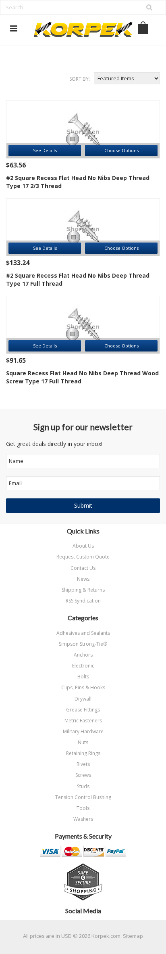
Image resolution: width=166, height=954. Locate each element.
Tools (83, 808)
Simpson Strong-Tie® (83, 643)
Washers (83, 819)
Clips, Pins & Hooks (83, 687)
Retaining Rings (83, 753)
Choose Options (121, 150)
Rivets (83, 764)
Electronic (83, 665)
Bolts (83, 676)
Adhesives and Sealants (83, 633)
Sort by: (79, 78)
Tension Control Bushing (83, 797)
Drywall (83, 698)
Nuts (83, 742)
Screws (83, 775)
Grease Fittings (83, 709)
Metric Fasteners (83, 720)
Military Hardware (83, 731)
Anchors (83, 654)
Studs (83, 786)
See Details (45, 150)
